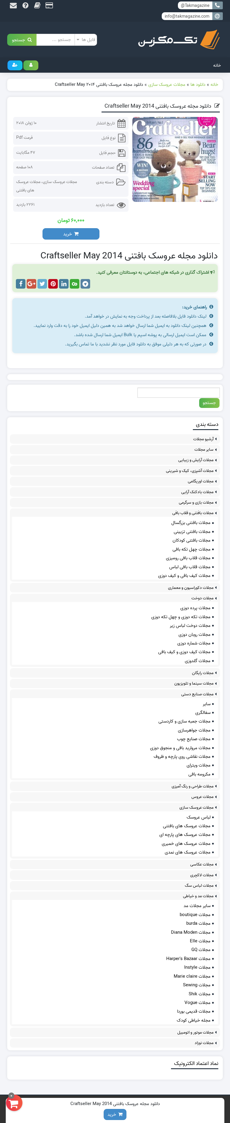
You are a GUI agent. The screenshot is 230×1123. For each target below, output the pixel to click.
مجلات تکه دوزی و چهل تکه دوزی (181, 617)
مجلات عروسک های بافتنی (187, 826)
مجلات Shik (200, 994)
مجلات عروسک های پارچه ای (185, 834)
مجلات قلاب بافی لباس (190, 567)
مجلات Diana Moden (191, 932)
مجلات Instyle (197, 967)
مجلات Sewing (197, 985)
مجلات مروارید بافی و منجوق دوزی (180, 748)
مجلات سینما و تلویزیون (194, 683)
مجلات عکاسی (202, 864)
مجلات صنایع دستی (197, 694)
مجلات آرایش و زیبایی (196, 460)
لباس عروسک (199, 817)
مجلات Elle (200, 941)
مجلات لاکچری (202, 875)
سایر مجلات (204, 449)
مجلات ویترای (199, 765)
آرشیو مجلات (203, 439)
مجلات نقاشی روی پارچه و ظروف (182, 756)
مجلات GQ (201, 949)
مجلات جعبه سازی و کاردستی (184, 721)
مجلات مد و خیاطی (198, 896)
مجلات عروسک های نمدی (188, 852)
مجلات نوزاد (204, 1043)
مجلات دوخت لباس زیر (190, 625)
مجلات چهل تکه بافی (191, 549)
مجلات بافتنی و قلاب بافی (193, 513)
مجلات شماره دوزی (194, 643)
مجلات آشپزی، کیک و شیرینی (190, 470)
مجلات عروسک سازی (60, 182)
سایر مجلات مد (197, 905)
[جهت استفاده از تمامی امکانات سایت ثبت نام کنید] (14, 65)
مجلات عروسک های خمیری (186, 843)
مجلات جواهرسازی (194, 730)
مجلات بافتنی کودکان (191, 540)
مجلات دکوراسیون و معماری (191, 587)
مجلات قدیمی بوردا (194, 1011)
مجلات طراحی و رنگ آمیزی (193, 786)
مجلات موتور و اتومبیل (195, 1032)
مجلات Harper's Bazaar (188, 958)
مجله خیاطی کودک (194, 1020)
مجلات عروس (202, 796)
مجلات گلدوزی (198, 661)
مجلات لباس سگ (199, 885)
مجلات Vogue (197, 1002)
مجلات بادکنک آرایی (197, 492)
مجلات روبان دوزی (194, 634)
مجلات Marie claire (192, 976)
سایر (207, 704)
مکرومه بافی (199, 774)
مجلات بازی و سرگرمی (196, 502)
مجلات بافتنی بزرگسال (191, 522)
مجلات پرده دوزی (195, 608)
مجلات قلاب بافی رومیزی (188, 558)
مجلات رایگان (203, 673)
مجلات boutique (195, 914)
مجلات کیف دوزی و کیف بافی (184, 652)
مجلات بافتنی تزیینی (192, 531)
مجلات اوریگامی (201, 481)
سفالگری (203, 712)
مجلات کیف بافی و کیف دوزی (184, 575)
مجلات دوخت (202, 598)
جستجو (20, 39)
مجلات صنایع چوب (194, 739)
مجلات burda (198, 923)
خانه (217, 65)
